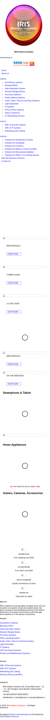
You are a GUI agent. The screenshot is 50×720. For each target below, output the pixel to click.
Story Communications (20, 714)
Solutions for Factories (14, 146)
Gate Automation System (15, 88)
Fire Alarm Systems (13, 95)
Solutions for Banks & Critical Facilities (21, 149)
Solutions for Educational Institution (19, 152)
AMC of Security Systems (15, 125)
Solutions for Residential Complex (19, 140)
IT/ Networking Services (15, 116)
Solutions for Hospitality (14, 143)
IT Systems (9, 107)
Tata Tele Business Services (13, 158)
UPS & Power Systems (14, 110)
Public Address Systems (15, 98)
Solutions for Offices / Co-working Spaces (22, 155)
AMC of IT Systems (13, 128)
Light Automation (12, 104)
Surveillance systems (13, 82)
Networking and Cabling (15, 131)
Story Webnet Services (9, 717)
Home (3, 70)
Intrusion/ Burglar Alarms (15, 92)
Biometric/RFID (11, 85)
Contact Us (6, 161)
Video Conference (12, 113)
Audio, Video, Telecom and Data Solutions (22, 101)
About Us (5, 73)
